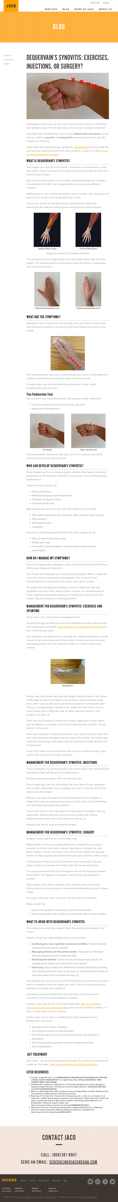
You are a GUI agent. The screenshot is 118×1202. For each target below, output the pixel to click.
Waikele (19, 1188)
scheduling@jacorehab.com (73, 1162)
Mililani (35, 1188)
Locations (106, 3)
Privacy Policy (38, 1197)
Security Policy (25, 1197)
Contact (8, 56)
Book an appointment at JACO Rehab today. (74, 1064)
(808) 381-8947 (6, 1191)
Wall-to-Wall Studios (89, 1197)
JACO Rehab (81, 147)
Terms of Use (51, 1197)
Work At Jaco (84, 9)
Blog (65, 9)
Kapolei (52, 1188)
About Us (105, 9)
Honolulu (6, 1188)
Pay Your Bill (95, 3)
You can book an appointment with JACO (80, 627)
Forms (7, 64)
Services (51, 9)
